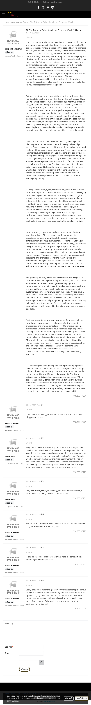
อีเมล (8, 653)
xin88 (47, 604)
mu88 (73, 467)
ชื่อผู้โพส (9, 647)
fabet (65, 493)
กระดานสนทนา (11, 22)
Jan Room (24, 22)
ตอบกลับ (25, 669)
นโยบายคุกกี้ (14, 701)
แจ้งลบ (29, 37)
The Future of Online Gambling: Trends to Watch (51, 22)
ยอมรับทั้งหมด (82, 698)
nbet (57, 526)
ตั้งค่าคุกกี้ (68, 698)
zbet (51, 559)
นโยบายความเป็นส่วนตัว (53, 698)
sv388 (40, 417)
